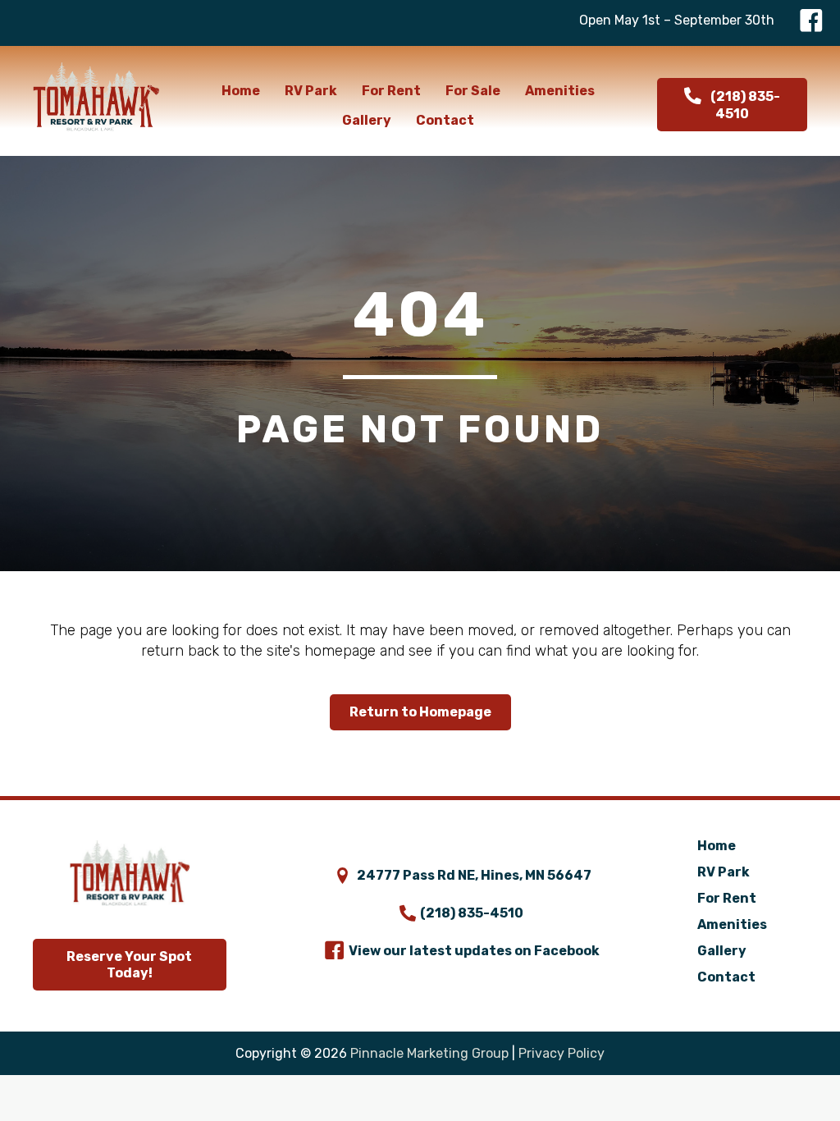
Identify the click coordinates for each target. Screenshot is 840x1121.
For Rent (726, 898)
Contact (726, 977)
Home (716, 845)
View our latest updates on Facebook (474, 951)
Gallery (721, 951)
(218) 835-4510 (471, 913)
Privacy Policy (561, 1053)
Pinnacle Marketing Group (429, 1053)
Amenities (732, 924)
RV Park (723, 872)
